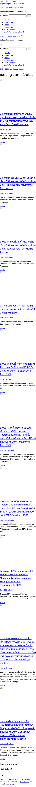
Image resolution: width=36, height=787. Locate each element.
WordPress (10, 784)
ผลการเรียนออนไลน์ (10, 29)
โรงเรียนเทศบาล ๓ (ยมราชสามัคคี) (11, 7)
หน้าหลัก (7, 20)
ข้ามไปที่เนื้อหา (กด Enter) (8, 1)
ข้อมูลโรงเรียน (8, 22)
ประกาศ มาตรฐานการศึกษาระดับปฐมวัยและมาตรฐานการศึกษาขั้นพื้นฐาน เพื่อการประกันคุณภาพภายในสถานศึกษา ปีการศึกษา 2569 (18, 119)
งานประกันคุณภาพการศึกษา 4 (14, 32)
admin (11, 129)
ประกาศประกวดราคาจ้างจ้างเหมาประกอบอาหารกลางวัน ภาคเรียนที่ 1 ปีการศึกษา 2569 (17, 309)
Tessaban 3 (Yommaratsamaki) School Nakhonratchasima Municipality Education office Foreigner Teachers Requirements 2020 (16, 578)
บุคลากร (7, 24)
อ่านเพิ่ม (2, 142)
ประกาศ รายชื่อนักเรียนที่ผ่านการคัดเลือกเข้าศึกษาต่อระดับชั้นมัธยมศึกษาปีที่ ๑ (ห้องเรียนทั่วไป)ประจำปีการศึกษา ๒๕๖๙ (18, 183)
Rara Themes (24, 782)
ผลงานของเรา (8, 27)
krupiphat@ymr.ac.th (7, 3)
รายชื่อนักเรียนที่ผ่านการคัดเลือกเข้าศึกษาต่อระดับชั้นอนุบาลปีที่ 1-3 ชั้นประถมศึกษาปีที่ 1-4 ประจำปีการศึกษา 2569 (17, 369)
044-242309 (20, 3)
